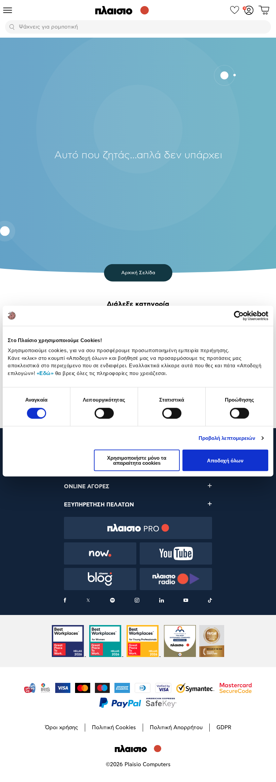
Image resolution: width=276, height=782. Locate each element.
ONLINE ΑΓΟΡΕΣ (86, 486)
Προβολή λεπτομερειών (227, 438)
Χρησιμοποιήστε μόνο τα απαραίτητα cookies (136, 460)
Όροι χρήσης (61, 727)
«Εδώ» (45, 373)
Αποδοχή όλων (225, 460)
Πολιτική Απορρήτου (176, 727)
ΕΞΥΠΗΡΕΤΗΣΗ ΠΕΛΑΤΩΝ (99, 504)
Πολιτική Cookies (114, 727)
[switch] (104, 413)
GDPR (223, 727)
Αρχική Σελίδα (138, 272)
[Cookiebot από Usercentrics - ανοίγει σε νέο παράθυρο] (238, 316)
